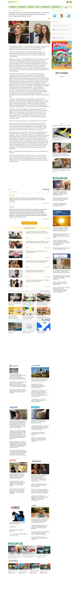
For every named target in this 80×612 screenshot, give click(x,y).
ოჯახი (9, 10)
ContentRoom (45, 291)
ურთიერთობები (17, 10)
